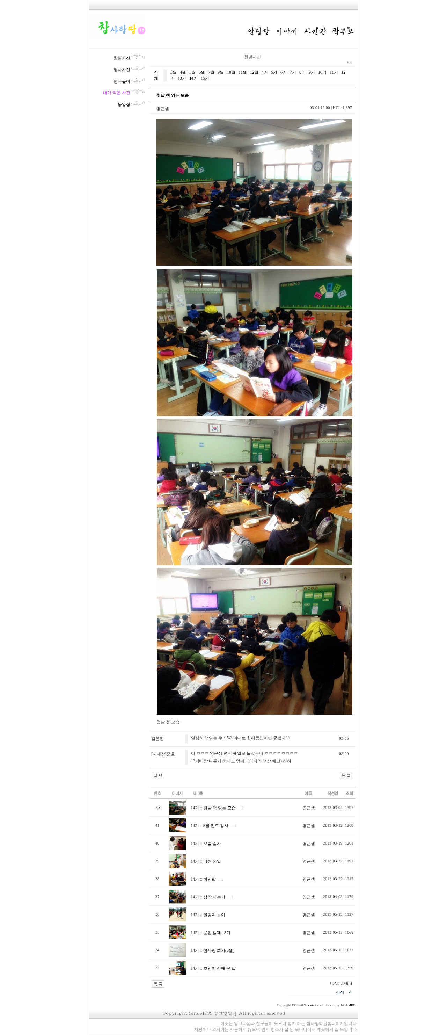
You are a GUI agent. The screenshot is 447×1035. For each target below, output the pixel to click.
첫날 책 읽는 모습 (219, 807)
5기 (274, 72)
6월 (202, 72)
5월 (192, 72)
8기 (302, 72)
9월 (221, 72)
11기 (334, 72)
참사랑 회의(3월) (218, 950)
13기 (182, 78)
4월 (183, 72)
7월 (211, 72)
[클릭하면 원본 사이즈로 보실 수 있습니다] (177, 813)
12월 (254, 72)
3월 (173, 72)
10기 (322, 72)
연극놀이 (121, 81)
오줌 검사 (212, 843)
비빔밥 (209, 879)
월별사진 (121, 58)
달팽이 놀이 (214, 914)
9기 (312, 72)
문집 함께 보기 (216, 932)
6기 (283, 72)
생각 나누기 (214, 897)
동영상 (124, 104)
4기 (265, 72)
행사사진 (121, 69)
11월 (243, 72)
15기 (205, 78)
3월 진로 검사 (215, 825)
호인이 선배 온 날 (219, 968)
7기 (293, 72)
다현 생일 (212, 861)
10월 (231, 72)
